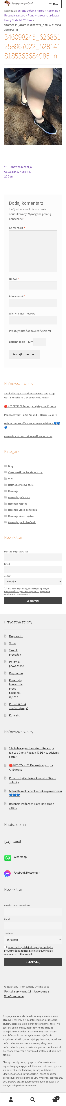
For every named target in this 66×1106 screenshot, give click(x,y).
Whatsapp (20, 857)
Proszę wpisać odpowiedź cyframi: (30, 331)
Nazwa (14, 278)
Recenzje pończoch (19, 497)
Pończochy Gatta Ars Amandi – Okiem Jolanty (30, 415)
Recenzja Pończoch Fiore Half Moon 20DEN (28, 436)
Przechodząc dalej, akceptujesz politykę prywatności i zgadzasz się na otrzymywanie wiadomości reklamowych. (27, 591)
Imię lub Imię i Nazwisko (16, 551)
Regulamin (16, 673)
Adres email (17, 296)
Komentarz (17, 228)
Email (7, 563)
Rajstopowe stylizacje (21, 484)
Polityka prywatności (17, 991)
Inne (10, 478)
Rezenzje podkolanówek (22, 522)
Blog (41, 10)
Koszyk (51, 1096)
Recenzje (52, 10)
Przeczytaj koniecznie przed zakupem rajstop (16, 688)
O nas (12, 643)
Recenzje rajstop (14, 15)
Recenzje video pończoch (22, 509)
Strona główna (27, 10)
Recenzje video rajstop (21, 516)
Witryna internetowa (22, 313)
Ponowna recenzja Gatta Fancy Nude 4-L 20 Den (18, 171)
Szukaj (33, 1099)
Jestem (7, 575)
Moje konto (16, 636)
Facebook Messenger (27, 872)
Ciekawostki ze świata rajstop (25, 472)
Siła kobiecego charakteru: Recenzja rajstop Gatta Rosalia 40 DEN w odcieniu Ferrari (34, 752)
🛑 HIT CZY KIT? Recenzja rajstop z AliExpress (30, 406)
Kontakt (14, 715)
